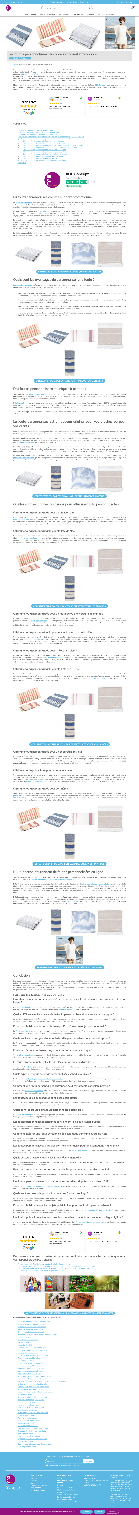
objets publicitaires (80, 1150)
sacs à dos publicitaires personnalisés (33, 1350)
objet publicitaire (45, 211)
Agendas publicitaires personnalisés (32, 1439)
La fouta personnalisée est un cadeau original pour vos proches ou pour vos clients (51, 137)
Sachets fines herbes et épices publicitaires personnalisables (42, 1381)
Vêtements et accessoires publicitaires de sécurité (38, 1334)
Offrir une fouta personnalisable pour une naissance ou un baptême (50, 147)
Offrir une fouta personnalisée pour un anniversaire (43, 141)
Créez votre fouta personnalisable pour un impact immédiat (69, 496)
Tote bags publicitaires (27, 1446)
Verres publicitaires (25, 1433)
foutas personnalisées (34, 1091)
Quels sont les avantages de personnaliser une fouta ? (39, 132)
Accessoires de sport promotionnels (32, 1379)
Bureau (60, 1485)
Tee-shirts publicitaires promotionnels (33, 1355)
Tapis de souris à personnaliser (30, 1436)
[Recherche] (89, 8)
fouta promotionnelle (36, 1067)
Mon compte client (91, 1478)
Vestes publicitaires (25, 1337)
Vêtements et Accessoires (67, 1495)
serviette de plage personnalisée (31, 1363)
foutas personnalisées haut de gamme (43, 1186)
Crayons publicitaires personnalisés (32, 1332)
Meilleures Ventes (38, 1490)
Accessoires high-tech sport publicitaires (34, 1376)
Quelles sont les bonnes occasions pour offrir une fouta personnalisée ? (46, 139)
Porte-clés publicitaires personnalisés (33, 1413)
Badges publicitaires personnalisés (32, 1431)
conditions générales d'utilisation (68, 1465)
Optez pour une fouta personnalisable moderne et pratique (69, 864)
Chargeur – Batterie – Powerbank (31, 1407)
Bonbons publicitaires (26, 1423)
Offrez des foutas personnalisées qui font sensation (69, 271)
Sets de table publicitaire (28, 1340)
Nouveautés (36, 1488)
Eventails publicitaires (26, 1360)
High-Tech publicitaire (66, 1490)
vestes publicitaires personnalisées (32, 1327)
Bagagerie (61, 1492)
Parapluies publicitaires (27, 1418)
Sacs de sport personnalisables (30, 1371)
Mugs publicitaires (64, 1499)
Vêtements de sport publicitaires (31, 1368)
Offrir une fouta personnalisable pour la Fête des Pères (45, 152)
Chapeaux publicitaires (27, 1441)
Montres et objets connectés (29, 1405)
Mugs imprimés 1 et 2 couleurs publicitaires (35, 1392)
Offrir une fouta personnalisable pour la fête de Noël (44, 143)
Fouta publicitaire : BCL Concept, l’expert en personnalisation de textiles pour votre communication (57, 1266)
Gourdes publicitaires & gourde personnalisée (36, 1444)
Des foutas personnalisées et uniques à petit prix (37, 134)
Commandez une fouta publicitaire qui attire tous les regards (69, 606)
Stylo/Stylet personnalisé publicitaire (32, 1384)
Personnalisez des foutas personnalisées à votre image (69, 967)
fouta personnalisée (29, 538)
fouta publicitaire (23, 1031)
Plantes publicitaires (65, 1487)
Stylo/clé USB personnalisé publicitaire (33, 1387)
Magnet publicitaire (25, 1345)
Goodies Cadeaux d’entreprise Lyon (32, 1347)
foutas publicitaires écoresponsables (91, 1222)
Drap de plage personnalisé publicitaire (34, 1324)
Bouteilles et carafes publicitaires (31, 1400)
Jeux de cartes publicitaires (29, 1420)
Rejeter (99, 1512)
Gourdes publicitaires (26, 1402)
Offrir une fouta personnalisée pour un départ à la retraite (46, 154)
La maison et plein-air (66, 1497)
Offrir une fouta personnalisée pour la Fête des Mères (44, 150)
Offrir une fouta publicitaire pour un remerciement (43, 156)
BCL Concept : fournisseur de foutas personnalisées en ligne (42, 160)
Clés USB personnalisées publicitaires (33, 1428)
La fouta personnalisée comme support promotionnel (39, 130)
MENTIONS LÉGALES (92, 1485)
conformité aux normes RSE (101, 1210)
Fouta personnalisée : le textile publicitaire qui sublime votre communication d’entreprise (53, 1268)
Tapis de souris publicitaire (68, 1502)
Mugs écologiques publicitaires (30, 1389)
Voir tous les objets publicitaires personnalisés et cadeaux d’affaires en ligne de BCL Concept (69, 1313)
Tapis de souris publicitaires (29, 1358)
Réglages (112, 1512)
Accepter (86, 1512)
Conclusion (22, 163)
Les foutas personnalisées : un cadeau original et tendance (41, 1270)
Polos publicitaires (25, 1342)
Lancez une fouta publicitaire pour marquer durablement (69, 380)
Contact (34, 1480)
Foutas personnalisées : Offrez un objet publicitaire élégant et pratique (46, 1264)
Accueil (15, 64)
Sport (59, 1478)
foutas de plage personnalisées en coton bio (44, 1079)
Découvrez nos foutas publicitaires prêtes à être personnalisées (69, 744)
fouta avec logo (26, 1055)
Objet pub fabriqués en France (66, 1481)
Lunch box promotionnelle (28, 1426)
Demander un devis (39, 1485)
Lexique (34, 1483)
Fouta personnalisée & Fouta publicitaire (34, 1321)
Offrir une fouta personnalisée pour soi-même (41, 158)
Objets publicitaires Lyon (28, 1353)
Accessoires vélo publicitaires (29, 1374)
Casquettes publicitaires (27, 1415)
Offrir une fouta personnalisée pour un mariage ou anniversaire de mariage (53, 145)
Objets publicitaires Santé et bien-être (33, 1397)
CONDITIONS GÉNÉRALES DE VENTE (96, 1481)
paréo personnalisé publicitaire (30, 1329)
